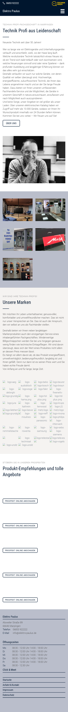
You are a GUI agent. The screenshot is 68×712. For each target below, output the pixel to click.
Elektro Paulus (11, 11)
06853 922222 (12, 3)
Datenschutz (8, 695)
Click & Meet (9, 669)
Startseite (7, 679)
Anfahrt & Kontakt (11, 685)
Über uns (11, 123)
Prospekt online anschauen (20, 501)
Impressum (8, 689)
